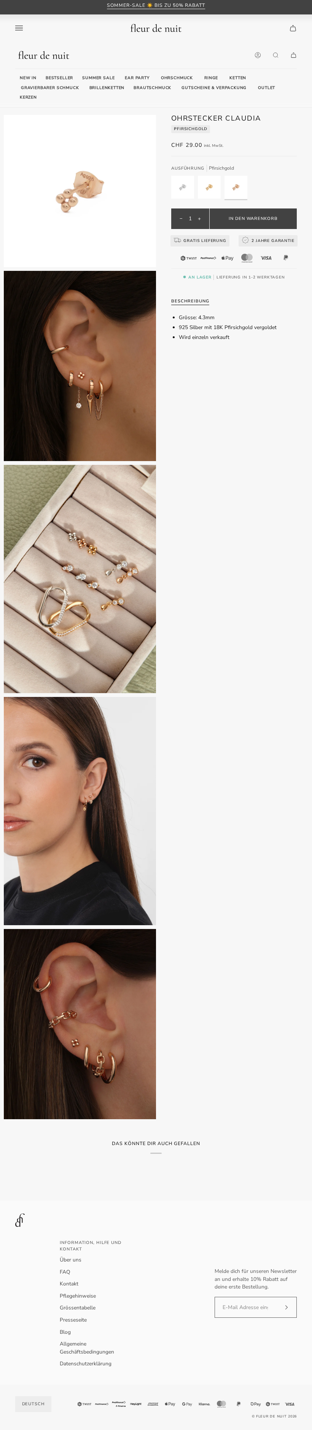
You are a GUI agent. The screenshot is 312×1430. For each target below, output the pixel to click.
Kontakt (69, 1283)
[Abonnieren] (280, 1307)
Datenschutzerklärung (85, 1363)
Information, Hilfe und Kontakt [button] (90, 1246)
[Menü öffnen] (26, 27)
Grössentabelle (78, 1307)
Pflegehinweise (78, 1296)
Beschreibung (190, 301)
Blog (65, 1332)
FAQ (65, 1272)
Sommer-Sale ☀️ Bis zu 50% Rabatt (156, 5)
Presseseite (73, 1319)
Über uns (70, 1259)
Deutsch (33, 1404)
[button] (137, 78)
